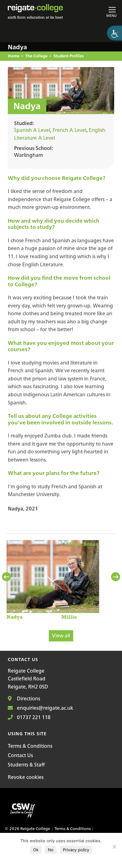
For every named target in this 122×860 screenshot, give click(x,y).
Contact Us (20, 755)
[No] (114, 846)
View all (61, 635)
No (50, 849)
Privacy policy (76, 849)
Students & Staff (26, 764)
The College (36, 56)
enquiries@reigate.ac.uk (44, 707)
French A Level (69, 130)
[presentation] (7, 577)
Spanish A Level (32, 130)
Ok (35, 849)
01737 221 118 (33, 717)
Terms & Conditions (30, 746)
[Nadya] (53, 580)
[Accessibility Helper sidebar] (114, 33)
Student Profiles (68, 56)
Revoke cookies (25, 777)
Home (13, 56)
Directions (28, 698)
